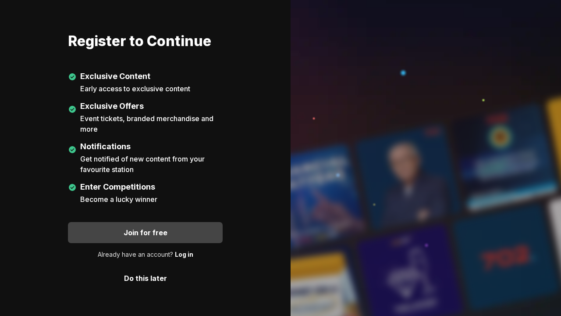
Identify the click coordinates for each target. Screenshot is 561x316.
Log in (184, 254)
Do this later (145, 278)
